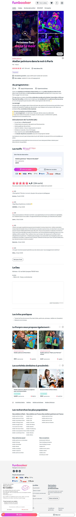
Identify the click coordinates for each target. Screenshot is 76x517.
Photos (60, 54)
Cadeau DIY (42, 446)
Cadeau (20, 8)
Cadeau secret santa (44, 448)
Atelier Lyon (29, 418)
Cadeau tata (42, 452)
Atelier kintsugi (16, 442)
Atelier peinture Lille (47, 420)
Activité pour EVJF (43, 454)
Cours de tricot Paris (17, 426)
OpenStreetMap (56, 302)
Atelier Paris (29, 416)
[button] (51, 3)
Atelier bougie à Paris (17, 424)
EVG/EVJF (40, 8)
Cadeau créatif (43, 450)
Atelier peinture (16, 58)
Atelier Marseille (30, 430)
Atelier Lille (29, 420)
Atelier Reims (29, 434)
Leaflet (51, 302)
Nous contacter (53, 498)
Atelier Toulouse (30, 422)
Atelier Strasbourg (31, 428)
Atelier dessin (15, 446)
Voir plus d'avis (18, 259)
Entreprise (48, 8)
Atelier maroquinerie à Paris (19, 430)
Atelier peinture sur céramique (19, 440)
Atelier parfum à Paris (17, 416)
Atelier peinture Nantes (48, 422)
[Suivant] (63, 327)
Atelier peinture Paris (47, 416)
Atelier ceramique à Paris (18, 420)
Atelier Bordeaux (30, 424)
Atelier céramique (16, 444)
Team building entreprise (45, 442)
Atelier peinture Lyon (47, 418)
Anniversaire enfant (29, 8)
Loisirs (14, 8)
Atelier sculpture (16, 450)
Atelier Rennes (30, 432)
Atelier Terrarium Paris (17, 428)
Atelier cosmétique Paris (18, 432)
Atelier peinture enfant (18, 452)
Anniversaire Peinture (44, 440)
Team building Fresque (45, 444)
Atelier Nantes (30, 426)
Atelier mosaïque (16, 448)
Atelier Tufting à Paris (17, 422)
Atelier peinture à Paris (18, 418)
